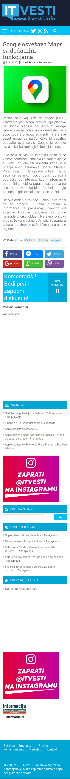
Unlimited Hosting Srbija (21, 588)
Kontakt (52, 749)
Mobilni (29, 240)
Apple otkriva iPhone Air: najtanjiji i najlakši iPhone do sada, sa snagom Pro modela (34, 436)
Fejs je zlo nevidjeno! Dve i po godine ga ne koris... (35, 557)
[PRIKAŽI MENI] (4, 30)
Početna (9, 745)
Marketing (35, 749)
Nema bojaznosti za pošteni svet (24, 541)
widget (56, 240)
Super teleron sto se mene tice (23, 535)
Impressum (26, 745)
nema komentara (42, 62)
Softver (43, 240)
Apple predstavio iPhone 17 (21, 429)
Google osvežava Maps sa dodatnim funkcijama (33, 50)
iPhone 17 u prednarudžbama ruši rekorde (30, 423)
